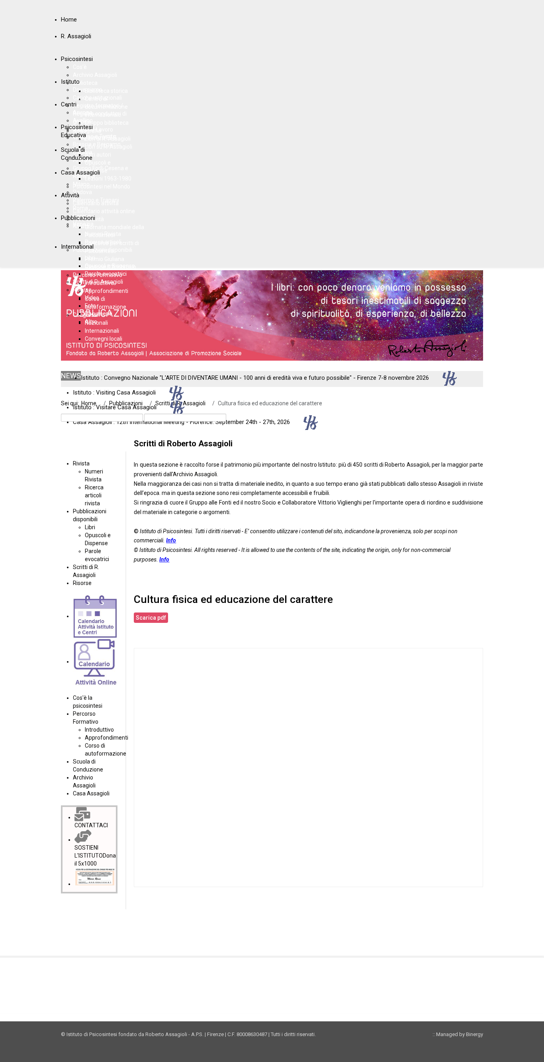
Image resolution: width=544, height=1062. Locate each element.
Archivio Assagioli (195, 474)
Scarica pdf (151, 617)
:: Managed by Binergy (457, 1034)
